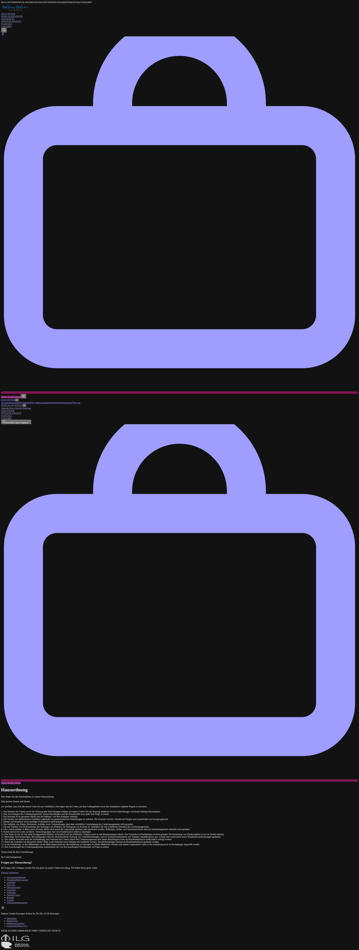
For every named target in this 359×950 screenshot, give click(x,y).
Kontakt (10, 897)
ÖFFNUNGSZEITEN (11, 21)
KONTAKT (6, 24)
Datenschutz (12, 921)
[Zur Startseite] (15, 11)
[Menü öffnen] (23, 396)
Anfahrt (10, 900)
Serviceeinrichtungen (10, 402)
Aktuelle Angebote (22, 408)
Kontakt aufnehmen (10, 872)
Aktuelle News (7, 408)
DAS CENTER (8, 14)
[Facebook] (2, 35)
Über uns (76, 402)
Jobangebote (54, 402)
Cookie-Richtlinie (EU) (17, 926)
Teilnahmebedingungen (17, 902)
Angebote (11, 892)
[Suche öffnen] (4, 30)
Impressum (11, 918)
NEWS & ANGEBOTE (12, 16)
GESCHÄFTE (7, 19)
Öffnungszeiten (13, 887)
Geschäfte (11, 890)
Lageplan (45, 402)
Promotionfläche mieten (30, 402)
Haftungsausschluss (15, 923)
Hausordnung (66, 402)
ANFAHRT (6, 26)
